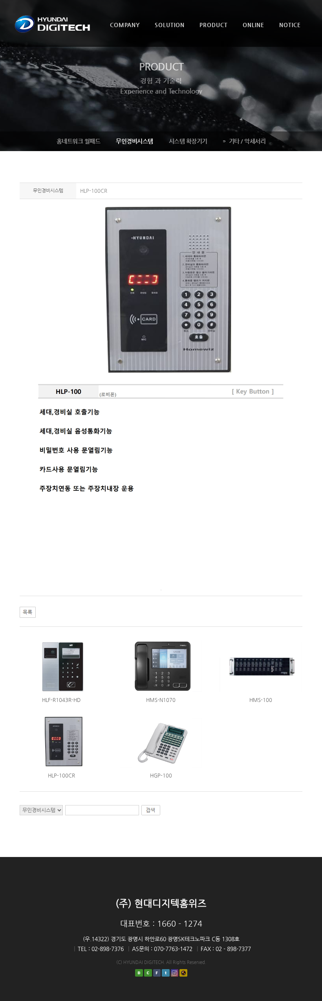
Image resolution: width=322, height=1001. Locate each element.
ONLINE (253, 25)
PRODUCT (213, 25)
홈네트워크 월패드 (79, 141)
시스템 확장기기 (188, 141)
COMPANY (125, 25)
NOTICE (290, 25)
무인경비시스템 (134, 141)
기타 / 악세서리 (247, 141)
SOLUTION (170, 25)
